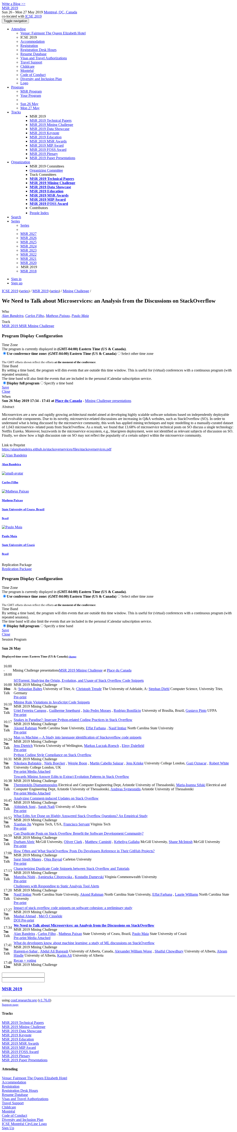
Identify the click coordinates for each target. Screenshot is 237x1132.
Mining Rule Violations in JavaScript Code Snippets (52, 702)
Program (17, 87)
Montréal (27, 71)
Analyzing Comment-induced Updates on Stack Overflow (56, 798)
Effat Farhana (96, 728)
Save (5, 387)
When (6, 397)
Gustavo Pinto (196, 710)
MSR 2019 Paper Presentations (52, 158)
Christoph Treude (89, 689)
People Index (39, 213)
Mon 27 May (30, 108)
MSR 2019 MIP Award (47, 145)
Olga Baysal (53, 859)
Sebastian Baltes (30, 689)
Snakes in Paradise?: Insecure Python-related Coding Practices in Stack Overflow (73, 720)
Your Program (30, 95)
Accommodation (32, 41)
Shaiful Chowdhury (169, 951)
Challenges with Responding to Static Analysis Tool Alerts (56, 886)
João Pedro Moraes (97, 710)
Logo (24, 83)
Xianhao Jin (22, 824)
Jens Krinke (134, 763)
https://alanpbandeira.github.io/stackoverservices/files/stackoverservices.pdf (56, 449)
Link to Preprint (13, 445)
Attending (18, 29)
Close (6, 391)
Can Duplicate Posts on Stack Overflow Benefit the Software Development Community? (78, 833)
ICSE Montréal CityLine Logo (24, 1124)
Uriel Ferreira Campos (30, 710)
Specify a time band (58, 383)
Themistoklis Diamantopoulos (35, 785)
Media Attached (38, 771)
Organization (20, 162)
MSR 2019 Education (46, 137)
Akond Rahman (25, 728)
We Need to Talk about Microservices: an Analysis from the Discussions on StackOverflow (84, 925)
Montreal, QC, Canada (60, 12)
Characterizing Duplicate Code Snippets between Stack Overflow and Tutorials (71, 868)
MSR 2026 (28, 238)
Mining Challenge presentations (108, 401)
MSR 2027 (28, 234)
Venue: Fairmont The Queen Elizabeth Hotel (53, 33)
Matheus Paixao (58, 316)
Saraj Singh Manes (27, 859)
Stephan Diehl (159, 689)
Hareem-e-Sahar (26, 951)
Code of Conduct (33, 75)
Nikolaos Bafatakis (27, 763)
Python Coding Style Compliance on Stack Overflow (52, 755)
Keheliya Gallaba (127, 842)
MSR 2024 (28, 246)
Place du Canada (68, 401)
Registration (29, 46)
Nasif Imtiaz (117, 728)
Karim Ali (64, 955)
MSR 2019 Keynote (44, 133)
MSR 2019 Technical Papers (51, 120)
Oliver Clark (73, 842)
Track (6, 322)
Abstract (8, 407)
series (24, 291)
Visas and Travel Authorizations (43, 58)
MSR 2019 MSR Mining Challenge (28, 326)
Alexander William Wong (133, 951)
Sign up (16, 283)
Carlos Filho (34, 316)
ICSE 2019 (33, 16)
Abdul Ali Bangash (54, 951)
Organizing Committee (46, 170)
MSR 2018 (28, 271)
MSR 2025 (28, 242)
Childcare (27, 66)
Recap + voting (25, 960)
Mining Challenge (76, 291)
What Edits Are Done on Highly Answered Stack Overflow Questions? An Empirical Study (81, 816)
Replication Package (17, 565)
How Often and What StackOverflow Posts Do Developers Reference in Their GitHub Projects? (84, 851)
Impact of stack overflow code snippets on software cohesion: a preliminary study (73, 908)
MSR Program (31, 91)
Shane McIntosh (181, 842)
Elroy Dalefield (133, 746)
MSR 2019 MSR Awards (48, 141)
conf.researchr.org (24, 1000)
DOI (17, 920)
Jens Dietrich (23, 746)
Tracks (16, 112)
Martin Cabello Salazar (106, 763)
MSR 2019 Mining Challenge (51, 125)
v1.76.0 (44, 1000)
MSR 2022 (28, 254)
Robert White (219, 763)
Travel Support (31, 62)
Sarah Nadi (46, 807)
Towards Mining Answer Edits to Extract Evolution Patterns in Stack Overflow (71, 777)
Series (24, 225)
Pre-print (20, 697)
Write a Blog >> (13, 4)
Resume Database (33, 54)
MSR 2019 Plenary (44, 154)
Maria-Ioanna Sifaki (190, 785)
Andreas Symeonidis (125, 789)
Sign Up (8, 1128)
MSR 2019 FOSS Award (48, 150)
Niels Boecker (54, 763)
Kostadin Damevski (89, 877)
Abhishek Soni (24, 807)
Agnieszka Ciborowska (55, 877)
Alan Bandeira (12, 316)
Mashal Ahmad (25, 916)
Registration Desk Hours (38, 50)
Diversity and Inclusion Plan (41, 79)
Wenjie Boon (77, 763)
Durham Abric (24, 842)
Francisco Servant (76, 824)
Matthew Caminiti (98, 842)
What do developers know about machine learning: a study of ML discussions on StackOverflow (84, 943)
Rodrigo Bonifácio (127, 710)
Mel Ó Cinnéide (50, 916)
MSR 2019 (40, 291)
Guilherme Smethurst (64, 710)
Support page (10, 1004)
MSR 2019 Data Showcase (49, 129)
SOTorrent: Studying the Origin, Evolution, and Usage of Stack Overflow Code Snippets (79, 680)
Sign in (16, 279)
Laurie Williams (186, 894)
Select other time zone (137, 354)
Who (5, 311)
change (72, 656)
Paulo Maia (80, 316)
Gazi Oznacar (196, 763)
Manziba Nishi (24, 877)
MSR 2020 (28, 263)
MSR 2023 (28, 250)
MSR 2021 (28, 259)
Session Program (14, 639)
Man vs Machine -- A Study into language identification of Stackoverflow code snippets (77, 737)
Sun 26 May (29, 104)
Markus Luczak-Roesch (101, 746)
